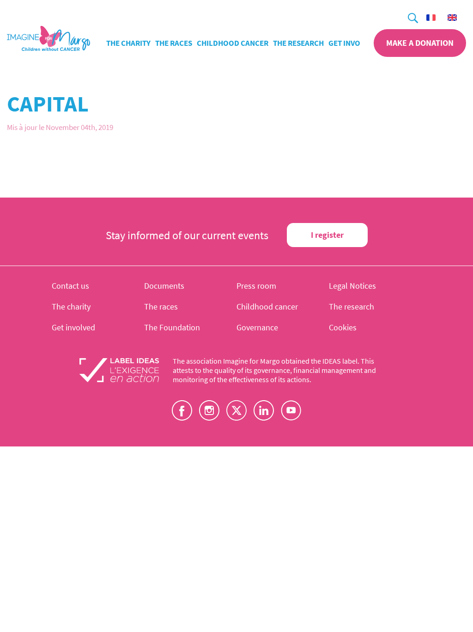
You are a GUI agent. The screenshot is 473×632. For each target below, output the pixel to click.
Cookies (343, 327)
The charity (128, 43)
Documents (164, 285)
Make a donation (420, 42)
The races (173, 43)
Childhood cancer (232, 43)
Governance (257, 327)
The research (298, 43)
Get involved (352, 43)
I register (327, 234)
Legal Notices (352, 285)
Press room (256, 285)
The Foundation (172, 327)
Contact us (70, 285)
